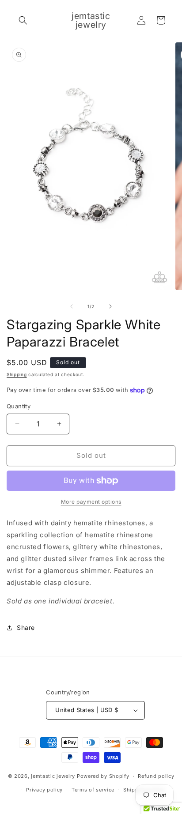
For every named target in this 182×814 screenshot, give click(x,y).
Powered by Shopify (103, 776)
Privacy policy (44, 790)
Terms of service (93, 790)
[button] (23, 20)
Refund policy (156, 776)
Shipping (17, 374)
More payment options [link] (91, 501)
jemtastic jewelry (53, 776)
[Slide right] (110, 306)
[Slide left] (71, 306)
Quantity (18, 406)
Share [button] (26, 627)
